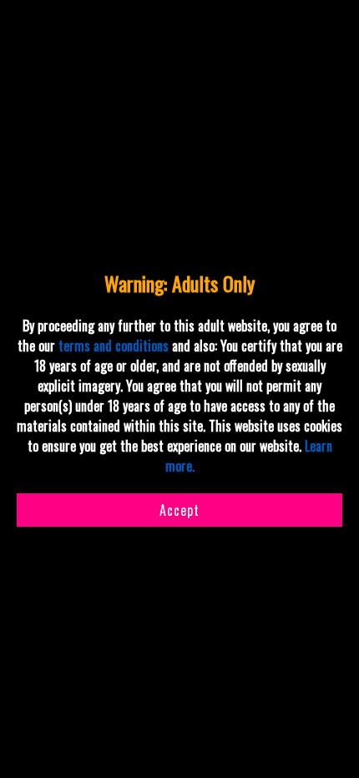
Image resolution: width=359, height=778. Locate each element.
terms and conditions (113, 346)
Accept (179, 510)
